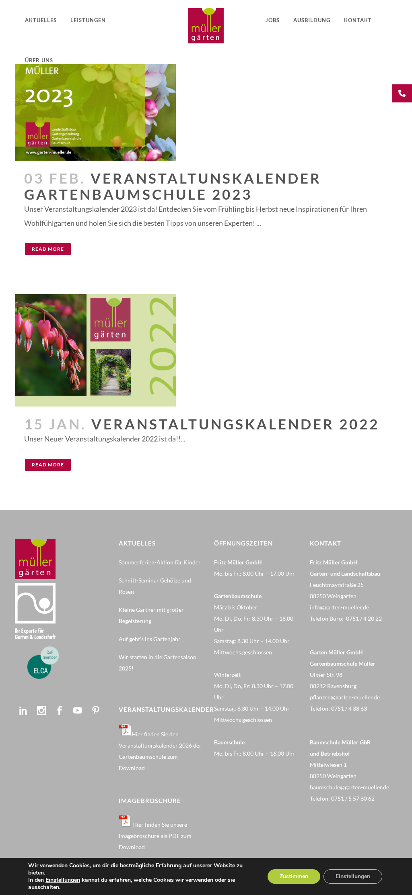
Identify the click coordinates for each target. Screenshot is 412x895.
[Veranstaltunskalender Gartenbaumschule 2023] (206, 80)
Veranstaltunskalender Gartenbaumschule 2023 (172, 186)
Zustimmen (294, 876)
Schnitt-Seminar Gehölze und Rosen (155, 586)
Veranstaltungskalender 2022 (235, 423)
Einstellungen (62, 880)
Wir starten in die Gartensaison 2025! (157, 663)
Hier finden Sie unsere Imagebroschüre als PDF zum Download (155, 835)
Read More (48, 249)
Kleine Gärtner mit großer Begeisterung (151, 615)
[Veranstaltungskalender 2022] (206, 350)
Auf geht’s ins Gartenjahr (150, 638)
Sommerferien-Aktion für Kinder (160, 562)
